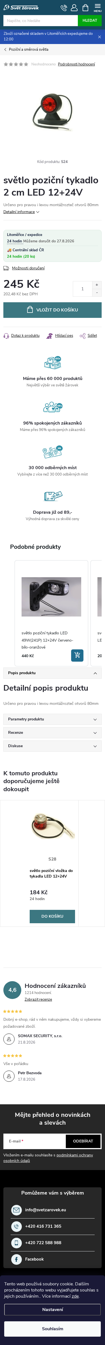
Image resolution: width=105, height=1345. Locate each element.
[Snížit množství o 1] (96, 292)
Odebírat (83, 1141)
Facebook (34, 1259)
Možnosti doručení (28, 268)
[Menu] (97, 7)
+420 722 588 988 (43, 1243)
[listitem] (51, 613)
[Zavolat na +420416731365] (63, 7)
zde (75, 1296)
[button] (9, 613)
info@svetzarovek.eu (45, 1210)
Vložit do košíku (57, 310)
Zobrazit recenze (38, 999)
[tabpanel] (52, 863)
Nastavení (52, 1310)
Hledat (90, 20)
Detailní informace (19, 212)
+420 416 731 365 (43, 1226)
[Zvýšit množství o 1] (96, 285)
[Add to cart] (77, 655)
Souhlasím (52, 1329)
